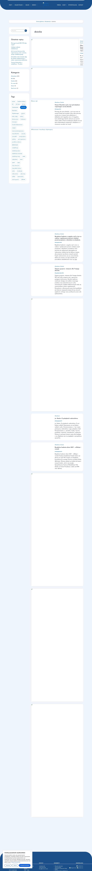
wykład (13, 176)
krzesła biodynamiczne (17, 124)
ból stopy (18, 104)
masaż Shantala (15, 133)
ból (12, 104)
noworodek (14, 136)
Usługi (27, 5)
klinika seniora (15, 119)
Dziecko (13, 81)
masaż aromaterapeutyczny (18, 131)
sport (13, 162)
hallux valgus (15, 116)
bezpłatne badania (21, 101)
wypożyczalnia (20, 176)
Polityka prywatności (15, 862)
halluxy (21, 116)
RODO (56, 869)
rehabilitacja (15, 147)
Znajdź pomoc (19, 5)
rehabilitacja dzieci (16, 150)
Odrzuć (15, 865)
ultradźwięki (19, 171)
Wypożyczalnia (72, 5)
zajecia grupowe (15, 179)
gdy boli (23, 113)
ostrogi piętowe (22, 136)
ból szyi (23, 104)
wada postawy (15, 173)
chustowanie (15, 107)
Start (10, 5)
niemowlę (23, 133)
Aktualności (14, 76)
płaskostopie (15, 144)
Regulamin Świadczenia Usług (61, 868)
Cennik (34, 5)
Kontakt (80, 5)
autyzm (13, 101)
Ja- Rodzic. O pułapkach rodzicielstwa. (66, 418)
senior (21, 159)
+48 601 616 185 (42, 866)
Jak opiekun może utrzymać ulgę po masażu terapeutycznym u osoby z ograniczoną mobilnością (19, 58)
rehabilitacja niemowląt (17, 153)
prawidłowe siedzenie (16, 142)
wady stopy (22, 173)
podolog (14, 139)
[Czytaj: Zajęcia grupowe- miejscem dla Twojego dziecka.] (42, 279)
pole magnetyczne (22, 139)
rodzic (23, 156)
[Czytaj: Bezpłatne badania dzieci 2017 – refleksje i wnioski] (42, 456)
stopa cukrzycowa (15, 165)
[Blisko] (31, 851)
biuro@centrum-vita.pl (43, 868)
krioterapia (14, 122)
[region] (17, 859)
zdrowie (23, 179)
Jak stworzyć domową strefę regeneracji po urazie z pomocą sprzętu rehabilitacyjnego (18, 53)
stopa (18, 162)
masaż (14, 128)
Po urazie (13, 83)
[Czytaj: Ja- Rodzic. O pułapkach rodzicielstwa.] (42, 426)
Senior (12, 85)
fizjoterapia (14, 110)
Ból (12, 78)
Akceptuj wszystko (24, 865)
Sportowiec (13, 88)
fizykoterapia (15, 113)
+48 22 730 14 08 (42, 867)
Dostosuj (8, 865)
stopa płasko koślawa (16, 168)
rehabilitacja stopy (16, 156)
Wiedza (59, 5)
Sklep (63, 5)
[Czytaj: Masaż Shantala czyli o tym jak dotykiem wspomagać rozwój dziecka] (34, 101)
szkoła (13, 171)
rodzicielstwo (14, 159)
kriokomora (23, 119)
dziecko (23, 107)
